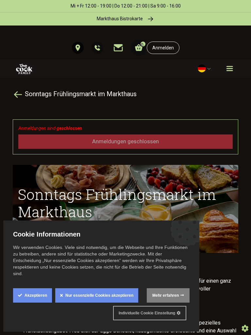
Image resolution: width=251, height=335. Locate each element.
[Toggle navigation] (229, 69)
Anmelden (163, 47)
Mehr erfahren (165, 295)
